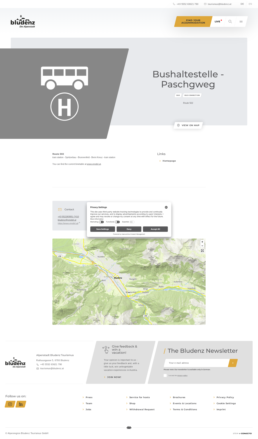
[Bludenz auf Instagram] (10, 404)
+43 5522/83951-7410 (68, 217)
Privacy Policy (225, 397)
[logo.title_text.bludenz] (23, 21)
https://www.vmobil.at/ (68, 223)
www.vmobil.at (94, 164)
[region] (129, 292)
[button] (230, 21)
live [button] (217, 21)
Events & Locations (184, 403)
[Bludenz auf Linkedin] (21, 404)
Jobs (88, 409)
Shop (132, 403)
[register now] (233, 363)
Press (89, 397)
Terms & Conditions (185, 409)
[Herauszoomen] (202, 246)
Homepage (169, 161)
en (250, 4)
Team (89, 403)
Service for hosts (139, 397)
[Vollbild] (202, 251)
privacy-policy (182, 375)
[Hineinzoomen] (202, 242)
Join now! (114, 377)
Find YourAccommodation (193, 21)
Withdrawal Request (142, 409)
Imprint (221, 409)
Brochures (179, 397)
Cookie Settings (226, 403)
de (242, 4)
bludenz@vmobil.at (67, 220)
